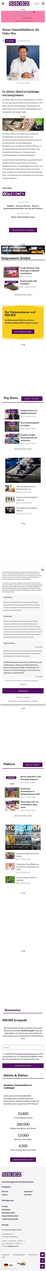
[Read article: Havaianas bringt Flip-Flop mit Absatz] (10, 855)
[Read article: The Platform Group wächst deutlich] (10, 510)
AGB (3, 1257)
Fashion (11, 777)
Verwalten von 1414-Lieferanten (13, 680)
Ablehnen (23, 684)
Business (10, 41)
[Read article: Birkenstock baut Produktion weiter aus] (10, 499)
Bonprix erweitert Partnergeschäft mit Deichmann (29, 437)
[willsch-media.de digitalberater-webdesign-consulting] (23, 250)
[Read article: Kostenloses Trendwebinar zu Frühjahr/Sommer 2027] (12, 792)
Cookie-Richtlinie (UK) (10, 1219)
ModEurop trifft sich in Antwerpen (19, 844)
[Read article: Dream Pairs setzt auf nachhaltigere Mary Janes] (12, 805)
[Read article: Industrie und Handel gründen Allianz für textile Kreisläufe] (23, 470)
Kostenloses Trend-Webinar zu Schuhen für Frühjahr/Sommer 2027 (28, 866)
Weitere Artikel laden (23, 294)
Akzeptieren (23, 691)
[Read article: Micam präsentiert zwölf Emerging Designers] (12, 780)
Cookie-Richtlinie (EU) (10, 1216)
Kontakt (5, 1206)
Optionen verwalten (23, 697)
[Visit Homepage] (19, 3)
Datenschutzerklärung (25, 701)
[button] (42, 570)
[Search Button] (43, 3)
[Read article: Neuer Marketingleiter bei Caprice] (12, 426)
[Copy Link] (23, 194)
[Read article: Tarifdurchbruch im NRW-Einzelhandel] (12, 414)
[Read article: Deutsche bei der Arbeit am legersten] (10, 879)
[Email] (18, 194)
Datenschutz (33, 1255)
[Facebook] (5, 194)
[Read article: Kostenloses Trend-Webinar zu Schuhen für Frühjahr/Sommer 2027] (10, 866)
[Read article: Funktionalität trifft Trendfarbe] (11, 285)
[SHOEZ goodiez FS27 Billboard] (23, 16)
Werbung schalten (8, 1213)
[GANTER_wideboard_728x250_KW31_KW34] (23, 125)
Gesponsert (11, 269)
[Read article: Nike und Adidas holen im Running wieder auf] (10, 488)
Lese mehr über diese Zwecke (30, 680)
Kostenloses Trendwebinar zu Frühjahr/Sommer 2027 (30, 791)
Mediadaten (6, 1209)
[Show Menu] (3, 3)
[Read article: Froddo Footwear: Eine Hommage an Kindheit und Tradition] (11, 272)
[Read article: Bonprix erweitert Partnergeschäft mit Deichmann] (12, 439)
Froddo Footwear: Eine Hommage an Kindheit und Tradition (29, 270)
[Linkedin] (9, 194)
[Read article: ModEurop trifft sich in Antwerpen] (23, 837)
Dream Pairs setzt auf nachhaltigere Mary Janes (29, 804)
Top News (11, 411)
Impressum (35, 701)
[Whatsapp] (14, 194)
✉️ (42, 1254)
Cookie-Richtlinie (13, 701)
